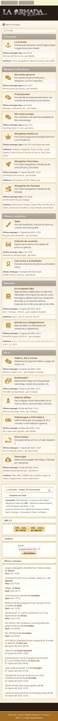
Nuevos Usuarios (37, 61)
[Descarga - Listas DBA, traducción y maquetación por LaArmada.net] (37, 531)
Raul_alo (23, 643)
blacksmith (33, 451)
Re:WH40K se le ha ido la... (14, 175)
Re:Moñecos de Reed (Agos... (15, 255)
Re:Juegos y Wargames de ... (15, 108)
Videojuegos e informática (29, 417)
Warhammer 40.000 (20, 180)
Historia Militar (22, 397)
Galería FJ (9, 650)
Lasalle (47, 149)
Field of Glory (16, 152)
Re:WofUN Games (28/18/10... (15, 336)
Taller (17, 221)
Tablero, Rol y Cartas (25, 357)
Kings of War (36, 204)
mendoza (35, 595)
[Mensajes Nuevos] (8, 45)
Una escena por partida (16, 595)
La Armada (20, 41)
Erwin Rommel (24, 650)
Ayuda (20, 715)
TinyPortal (12, 715)
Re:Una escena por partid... (14, 88)
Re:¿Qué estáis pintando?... (14, 235)
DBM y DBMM (23, 475)
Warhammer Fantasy (21, 204)
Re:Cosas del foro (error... (13, 56)
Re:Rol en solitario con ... (13, 372)
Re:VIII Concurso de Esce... (14, 275)
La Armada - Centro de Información (23, 490)
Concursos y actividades (27, 260)
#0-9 (15, 344)
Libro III (28, 316)
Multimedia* (21, 377)
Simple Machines (36, 718)
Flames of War (37, 149)
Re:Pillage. (37, 144)
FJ (42, 685)
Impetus (6, 152)
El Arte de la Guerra (31, 152)
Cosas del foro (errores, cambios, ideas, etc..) (26, 578)
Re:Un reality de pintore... (13, 451)
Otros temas (21, 436)
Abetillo (9, 580)
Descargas (20, 456)
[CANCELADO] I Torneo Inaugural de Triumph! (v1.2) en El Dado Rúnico (26, 659)
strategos (29, 625)
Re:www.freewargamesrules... (15, 470)
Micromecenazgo (24, 113)
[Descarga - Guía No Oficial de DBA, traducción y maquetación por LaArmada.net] (21, 531)
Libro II (21, 316)
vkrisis (23, 615)
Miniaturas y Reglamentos (29, 322)
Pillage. (8, 588)
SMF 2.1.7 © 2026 (22, 718)
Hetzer (11, 570)
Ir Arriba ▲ (46, 715)
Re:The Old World (10, 200)
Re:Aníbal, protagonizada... (14, 392)
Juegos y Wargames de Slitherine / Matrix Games (28, 568)
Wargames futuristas (26, 161)
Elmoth (32, 275)
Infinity (33, 180)
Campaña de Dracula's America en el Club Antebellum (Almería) (24, 676)
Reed (17, 588)
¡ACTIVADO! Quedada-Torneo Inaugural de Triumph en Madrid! (29, 642)
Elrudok (32, 678)
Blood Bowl (48, 207)
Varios (25, 478)
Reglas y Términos (32, 715)
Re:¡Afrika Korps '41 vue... (13, 128)
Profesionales (22, 94)
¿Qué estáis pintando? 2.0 (17, 668)
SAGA (43, 152)
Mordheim (24, 207)
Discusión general (24, 74)
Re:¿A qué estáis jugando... (14, 431)
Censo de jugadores (20, 61)
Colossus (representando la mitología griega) (26, 693)
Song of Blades (36, 207)
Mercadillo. (50, 61)
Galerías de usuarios (25, 241)
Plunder (46, 509)
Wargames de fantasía (27, 185)
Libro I (14, 316)
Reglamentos (15, 478)
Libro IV (36, 316)
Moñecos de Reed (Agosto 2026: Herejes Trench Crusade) (28, 604)
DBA (14, 475)
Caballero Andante (38, 312)
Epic (39, 180)
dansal (35, 470)
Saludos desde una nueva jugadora (21, 685)
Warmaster (14, 207)
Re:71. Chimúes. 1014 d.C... (14, 312)
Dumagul (37, 668)
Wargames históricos (26, 133)
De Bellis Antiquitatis (21, 149)
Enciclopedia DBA (24, 288)
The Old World (11, 633)
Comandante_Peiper (28, 512)
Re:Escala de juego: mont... (14, 411)
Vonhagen (42, 512)
